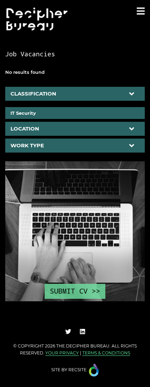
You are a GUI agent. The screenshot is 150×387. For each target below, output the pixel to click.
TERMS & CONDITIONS (106, 353)
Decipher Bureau (88, 346)
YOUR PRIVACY (62, 353)
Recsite (77, 369)
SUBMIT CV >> (75, 291)
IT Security (23, 113)
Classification (33, 93)
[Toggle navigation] (141, 11)
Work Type (27, 145)
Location (24, 128)
